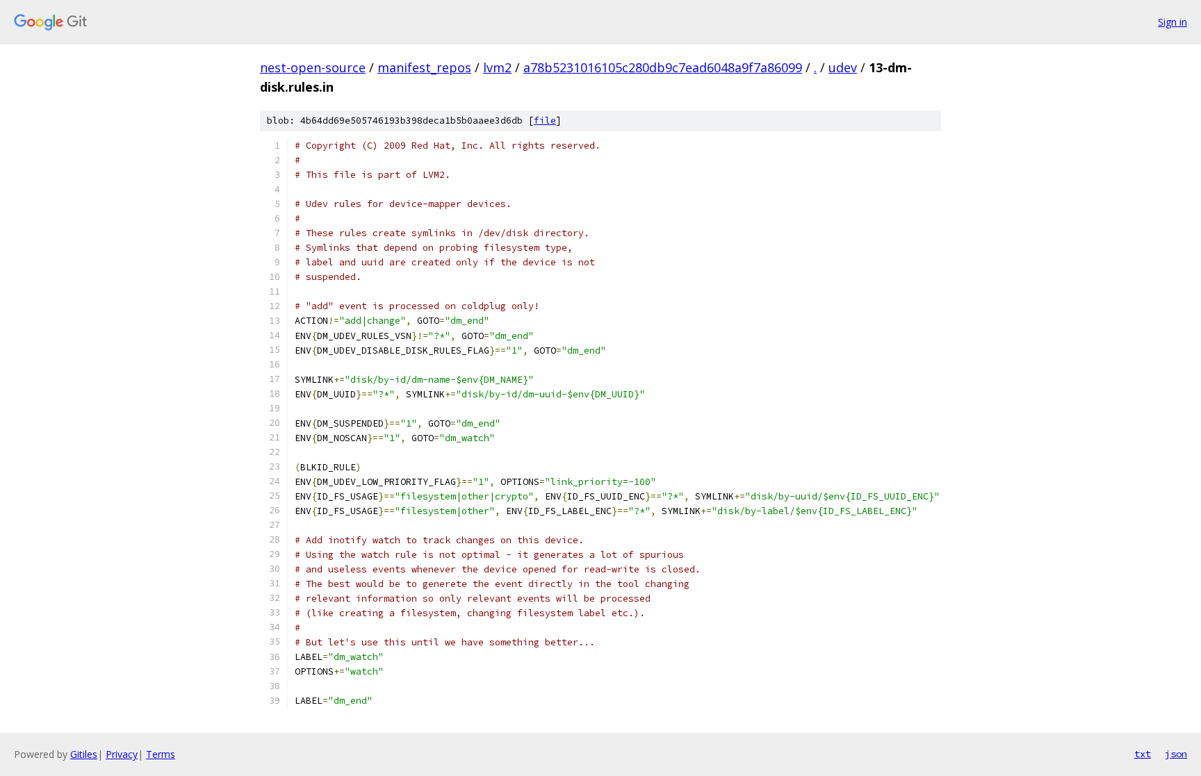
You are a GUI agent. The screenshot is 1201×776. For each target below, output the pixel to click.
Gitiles (83, 754)
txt (1142, 754)
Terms (160, 754)
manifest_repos (424, 67)
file (545, 120)
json (1176, 754)
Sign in (1172, 21)
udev (842, 67)
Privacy (122, 754)
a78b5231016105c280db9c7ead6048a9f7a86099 (662, 67)
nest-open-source (313, 67)
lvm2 (497, 67)
